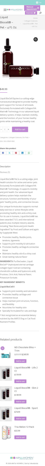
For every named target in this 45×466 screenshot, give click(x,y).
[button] (35, 39)
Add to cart (20, 129)
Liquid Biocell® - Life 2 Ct (26, 369)
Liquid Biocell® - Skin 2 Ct (26, 389)
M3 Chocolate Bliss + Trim (25, 349)
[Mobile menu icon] (5, 9)
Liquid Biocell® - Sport (26, 408)
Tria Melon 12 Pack (24, 426)
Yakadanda (34, 463)
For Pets (25, 137)
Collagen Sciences (15, 137)
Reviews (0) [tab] (5, 172)
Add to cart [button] (20, 361)
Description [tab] (5, 166)
